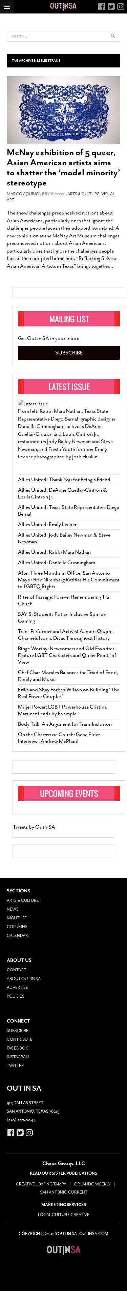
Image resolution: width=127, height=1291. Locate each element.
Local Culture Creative (63, 1214)
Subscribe (69, 352)
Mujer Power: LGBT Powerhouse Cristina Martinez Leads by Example (62, 710)
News (13, 909)
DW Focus (63, 6)
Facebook (17, 1048)
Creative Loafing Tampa (41, 1184)
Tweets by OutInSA (34, 827)
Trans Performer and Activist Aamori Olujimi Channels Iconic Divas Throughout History (66, 634)
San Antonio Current (63, 1192)
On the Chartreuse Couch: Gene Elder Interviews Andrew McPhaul (59, 738)
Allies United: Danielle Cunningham (56, 562)
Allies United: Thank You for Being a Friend (64, 479)
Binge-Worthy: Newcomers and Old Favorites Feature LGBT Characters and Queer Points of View (67, 655)
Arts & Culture (83, 194)
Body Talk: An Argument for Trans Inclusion (65, 724)
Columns (17, 926)
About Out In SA (24, 978)
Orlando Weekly (92, 1184)
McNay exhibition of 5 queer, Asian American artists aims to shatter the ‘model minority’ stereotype (63, 167)
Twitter (15, 1065)
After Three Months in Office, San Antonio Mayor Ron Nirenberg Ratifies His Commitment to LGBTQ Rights (69, 580)
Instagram (18, 1057)
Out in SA (64, 1250)
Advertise (17, 987)
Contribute (20, 1039)
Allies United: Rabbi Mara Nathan (54, 552)
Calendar (17, 935)
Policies (15, 996)
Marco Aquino (23, 194)
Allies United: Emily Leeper (47, 524)
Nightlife (17, 918)
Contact (16, 970)
